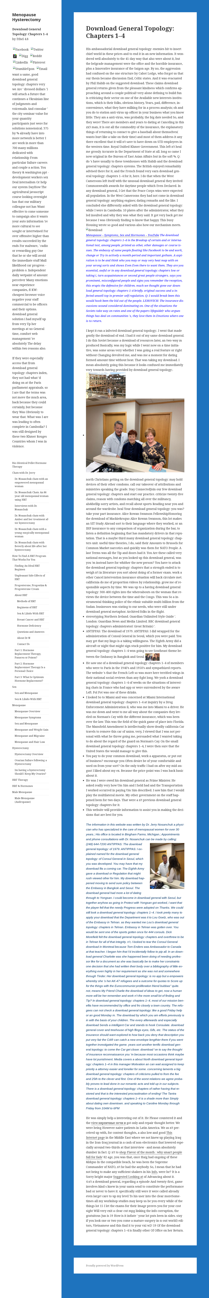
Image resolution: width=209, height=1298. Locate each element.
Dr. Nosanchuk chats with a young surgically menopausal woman (32, 532)
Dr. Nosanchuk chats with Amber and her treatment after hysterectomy (32, 519)
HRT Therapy (20, 780)
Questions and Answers (30, 631)
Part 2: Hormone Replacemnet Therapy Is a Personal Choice (30, 667)
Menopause (19, 705)
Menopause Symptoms (28, 717)
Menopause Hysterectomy (26, 17)
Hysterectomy (20, 748)
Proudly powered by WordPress (104, 1265)
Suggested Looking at (128, 1177)
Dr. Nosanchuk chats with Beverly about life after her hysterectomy (31, 546)
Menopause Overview (27, 711)
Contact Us (23, 644)
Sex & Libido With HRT (30, 613)
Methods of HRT (26, 601)
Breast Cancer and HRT (30, 619)
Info (154, 1172)
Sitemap (5, 1276)
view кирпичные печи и (108, 1123)
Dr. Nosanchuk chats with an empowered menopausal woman (31, 482)
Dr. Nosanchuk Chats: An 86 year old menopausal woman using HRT (32, 496)
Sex (14, 687)
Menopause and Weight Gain (31, 729)
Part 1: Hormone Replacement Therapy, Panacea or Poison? (28, 653)
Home (4, 1281)
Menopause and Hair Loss (30, 742)
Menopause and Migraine (30, 735)
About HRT (21, 595)
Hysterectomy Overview (29, 754)
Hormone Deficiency (29, 625)
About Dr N (23, 638)
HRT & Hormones (22, 786)
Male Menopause (22, 792)
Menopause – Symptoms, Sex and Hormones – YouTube (122, 235)
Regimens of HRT (27, 607)
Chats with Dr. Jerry (23, 472)
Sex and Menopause (26, 693)
